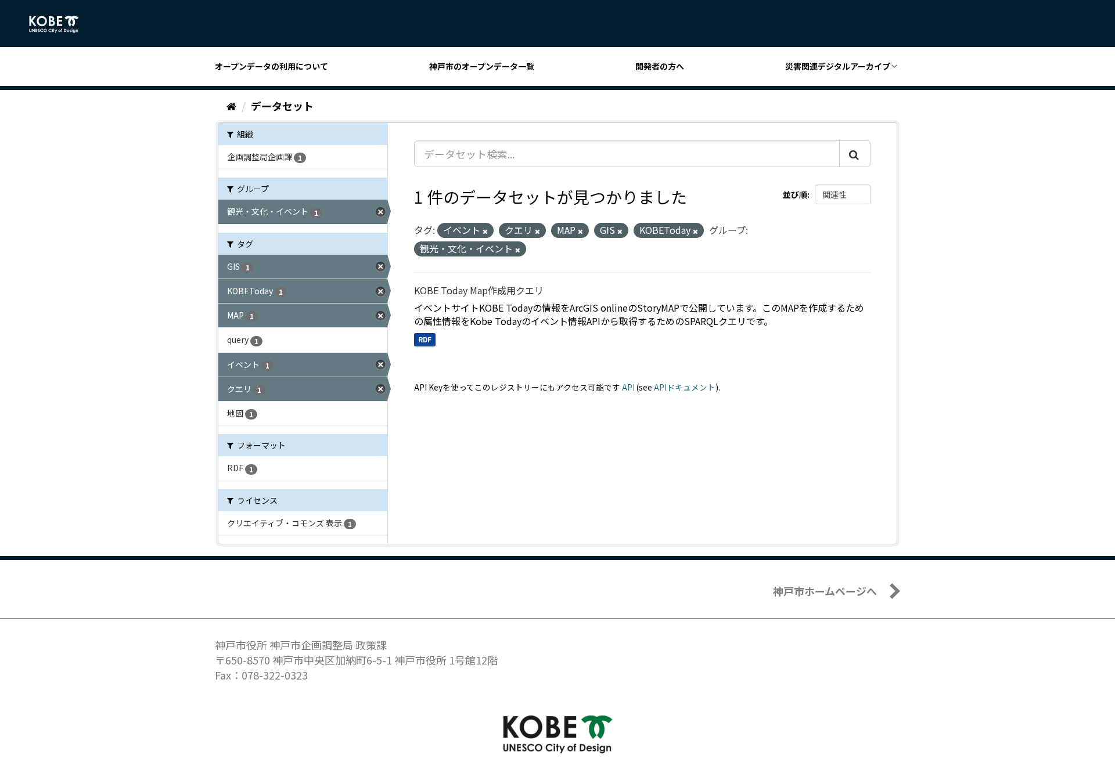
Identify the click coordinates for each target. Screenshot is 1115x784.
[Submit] (855, 153)
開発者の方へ (659, 66)
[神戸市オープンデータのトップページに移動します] (60, 24)
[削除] (485, 231)
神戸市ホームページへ (825, 590)
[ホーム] (231, 105)
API (628, 387)
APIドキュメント (684, 387)
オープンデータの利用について (271, 66)
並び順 (795, 194)
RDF (424, 339)
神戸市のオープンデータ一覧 (481, 66)
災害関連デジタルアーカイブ (837, 66)
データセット (282, 105)
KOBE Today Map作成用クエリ (479, 290)
